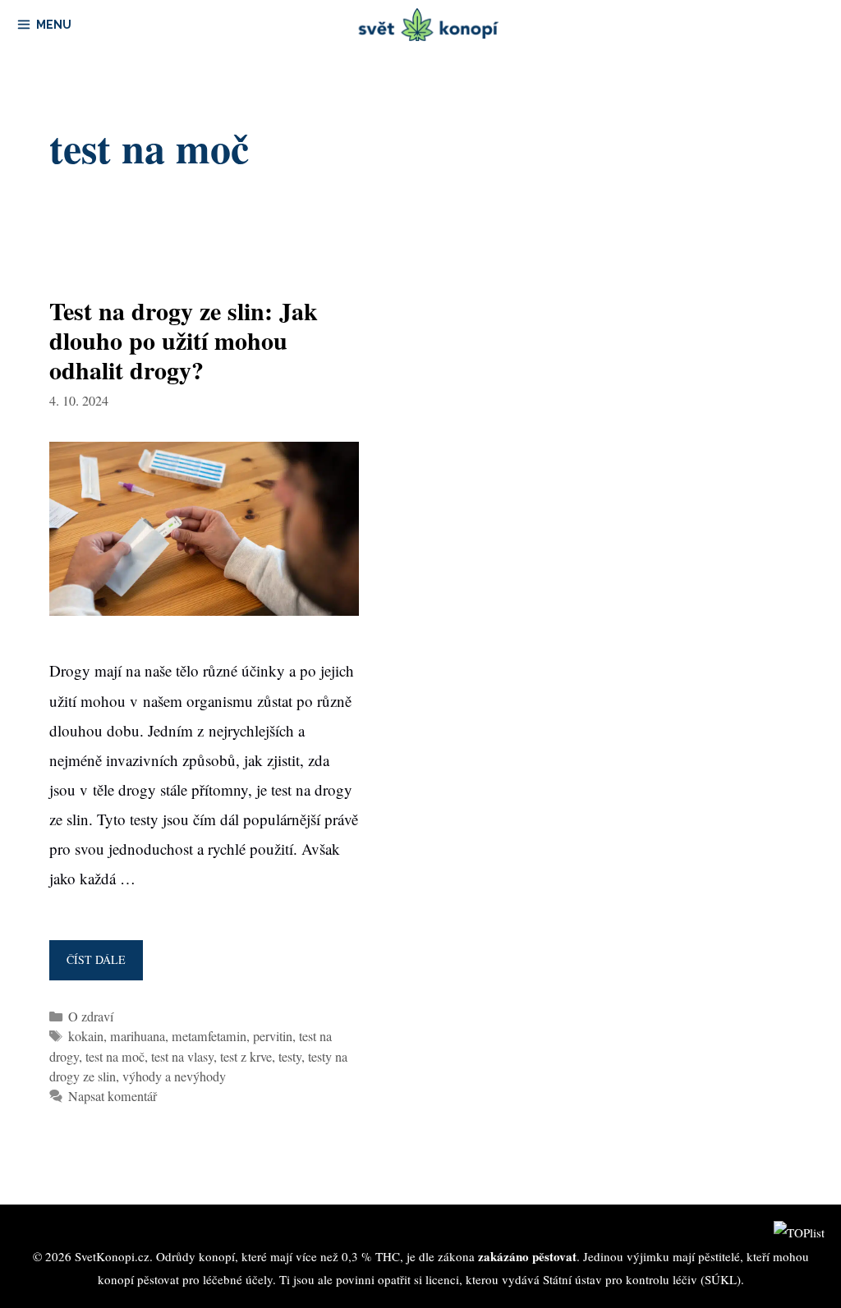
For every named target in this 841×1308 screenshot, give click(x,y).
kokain (85, 1036)
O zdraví (90, 1016)
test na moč (115, 1057)
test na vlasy (182, 1057)
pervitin (272, 1036)
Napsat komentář (112, 1096)
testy (289, 1057)
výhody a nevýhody (174, 1076)
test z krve (246, 1057)
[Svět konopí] (429, 24)
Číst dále (101, 966)
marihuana (137, 1036)
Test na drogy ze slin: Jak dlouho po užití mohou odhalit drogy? (183, 340)
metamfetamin (209, 1036)
